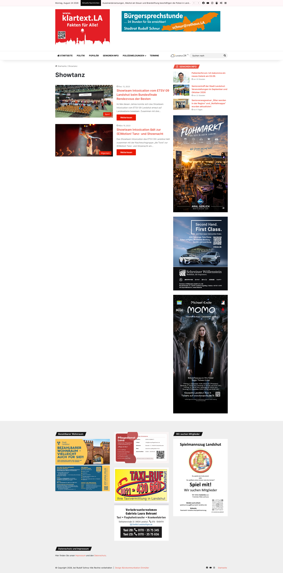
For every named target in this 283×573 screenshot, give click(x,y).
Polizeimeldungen (133, 55)
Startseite (66, 55)
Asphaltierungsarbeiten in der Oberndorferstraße (125, 3)
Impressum (80, 555)
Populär (94, 55)
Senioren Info (111, 55)
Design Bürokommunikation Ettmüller (132, 568)
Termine (154, 55)
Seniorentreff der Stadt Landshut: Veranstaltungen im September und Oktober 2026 (209, 89)
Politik (81, 55)
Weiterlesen (126, 117)
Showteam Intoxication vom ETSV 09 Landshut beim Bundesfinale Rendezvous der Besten (143, 95)
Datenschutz (100, 555)
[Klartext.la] (82, 27)
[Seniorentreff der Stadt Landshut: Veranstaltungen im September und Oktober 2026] (181, 90)
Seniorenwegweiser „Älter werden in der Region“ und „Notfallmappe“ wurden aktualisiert (209, 103)
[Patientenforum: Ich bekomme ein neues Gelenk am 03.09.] (181, 77)
